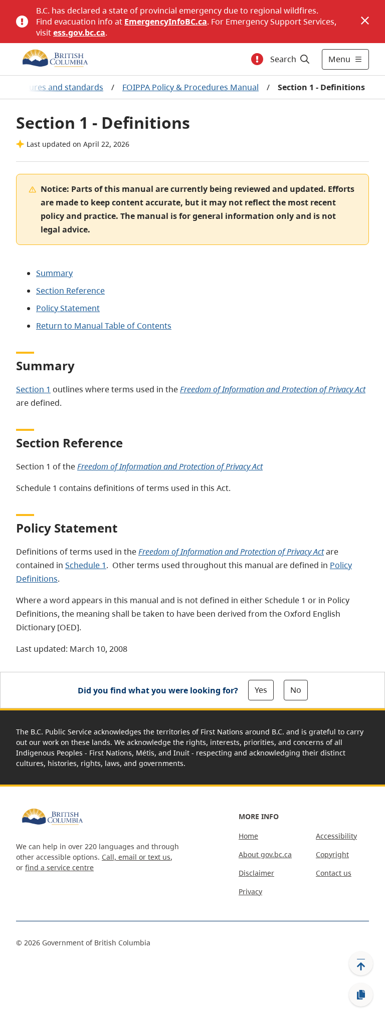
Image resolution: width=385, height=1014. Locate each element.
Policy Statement (68, 308)
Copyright (332, 854)
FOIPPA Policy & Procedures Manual (190, 87)
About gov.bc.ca (265, 854)
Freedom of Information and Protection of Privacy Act (272, 389)
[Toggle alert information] (257, 59)
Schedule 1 (85, 565)
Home (248, 836)
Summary (54, 273)
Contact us (333, 873)
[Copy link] (361, 995)
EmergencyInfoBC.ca (165, 21)
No (295, 689)
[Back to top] (361, 963)
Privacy (250, 891)
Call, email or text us (136, 857)
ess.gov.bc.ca (79, 32)
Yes (261, 689)
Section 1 (33, 389)
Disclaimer (256, 873)
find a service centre (59, 867)
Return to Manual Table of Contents (103, 325)
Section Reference (70, 290)
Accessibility (336, 836)
